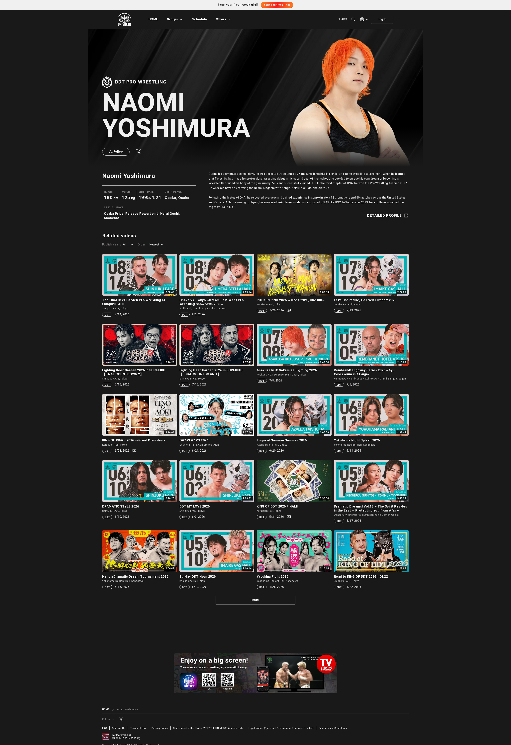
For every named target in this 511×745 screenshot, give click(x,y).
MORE (255, 600)
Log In (382, 19)
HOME (153, 19)
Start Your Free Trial (277, 5)
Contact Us (118, 728)
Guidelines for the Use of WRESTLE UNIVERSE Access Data (208, 728)
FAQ (104, 728)
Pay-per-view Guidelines (333, 728)
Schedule (199, 19)
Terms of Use (138, 728)
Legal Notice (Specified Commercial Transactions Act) (281, 728)
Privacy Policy (160, 728)
